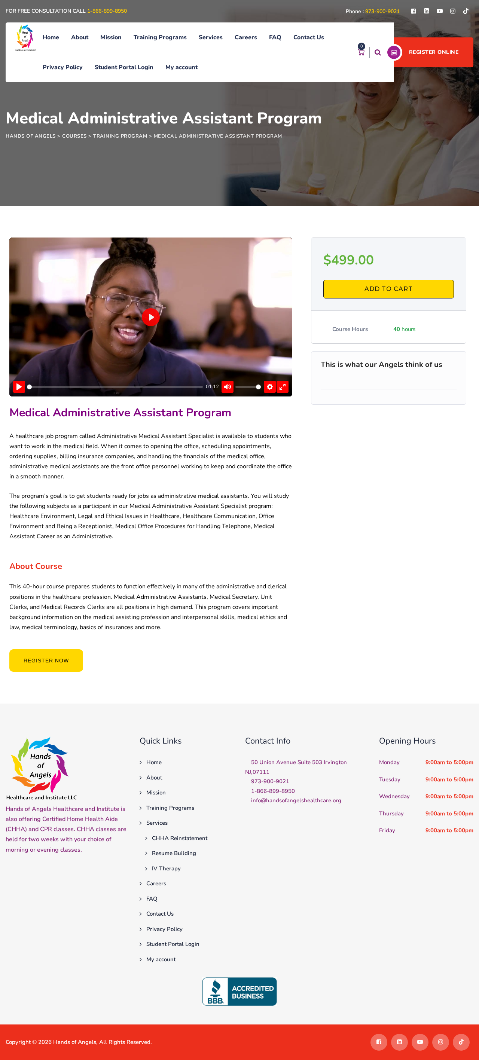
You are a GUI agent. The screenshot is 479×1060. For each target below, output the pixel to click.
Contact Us (308, 37)
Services (211, 37)
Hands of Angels (74, 1042)
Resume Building (174, 853)
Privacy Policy (63, 67)
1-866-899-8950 (107, 11)
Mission (111, 37)
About (79, 37)
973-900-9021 (382, 11)
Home (51, 37)
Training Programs (160, 37)
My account (181, 67)
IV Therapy (166, 868)
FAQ (275, 37)
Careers (246, 37)
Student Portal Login (124, 67)
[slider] (115, 386)
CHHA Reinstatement (179, 838)
